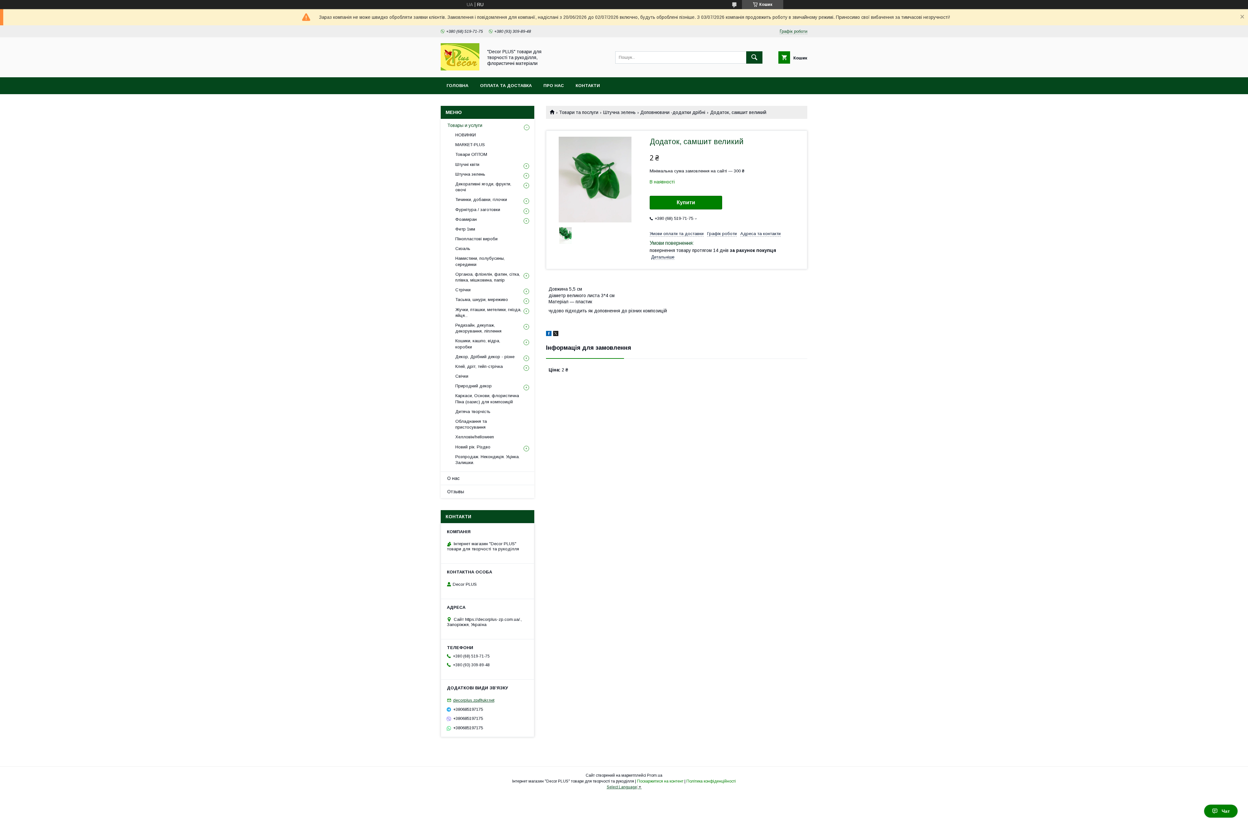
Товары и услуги (464, 125)
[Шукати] (754, 57)
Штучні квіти (467, 164)
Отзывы (455, 491)
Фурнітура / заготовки (477, 209)
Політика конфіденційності (711, 781)
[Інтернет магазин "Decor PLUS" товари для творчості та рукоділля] (460, 68)
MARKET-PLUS (470, 144)
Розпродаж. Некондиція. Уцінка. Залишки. (487, 459)
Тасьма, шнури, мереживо (481, 299)
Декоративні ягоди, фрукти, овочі (483, 187)
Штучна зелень (619, 112)
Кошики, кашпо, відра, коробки (477, 343)
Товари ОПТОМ (471, 154)
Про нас (553, 85)
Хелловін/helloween (474, 436)
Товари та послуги (578, 112)
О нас (453, 478)
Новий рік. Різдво (472, 447)
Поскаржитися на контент (660, 781)
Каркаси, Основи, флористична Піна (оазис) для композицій (487, 398)
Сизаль (462, 248)
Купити (686, 202)
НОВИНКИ (465, 134)
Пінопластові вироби (476, 238)
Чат (1226, 811)
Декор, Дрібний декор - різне (484, 356)
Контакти (588, 85)
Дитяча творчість (472, 411)
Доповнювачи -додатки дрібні (672, 112)
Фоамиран (466, 219)
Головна (457, 85)
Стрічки (463, 289)
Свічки (461, 376)
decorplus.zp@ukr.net (473, 700)
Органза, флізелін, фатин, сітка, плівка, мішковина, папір (487, 277)
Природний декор (473, 385)
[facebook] (549, 334)
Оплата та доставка (506, 85)
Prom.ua (654, 775)
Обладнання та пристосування (471, 424)
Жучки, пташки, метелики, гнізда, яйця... (488, 312)
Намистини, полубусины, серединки (480, 261)
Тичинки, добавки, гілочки (481, 199)
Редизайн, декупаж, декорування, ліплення (478, 328)
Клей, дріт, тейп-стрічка (479, 366)
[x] (555, 334)
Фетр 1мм (465, 229)
